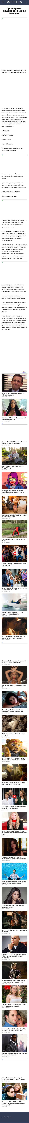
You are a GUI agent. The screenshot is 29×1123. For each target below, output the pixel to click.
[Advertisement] (14, 52)
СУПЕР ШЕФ (14, 2)
